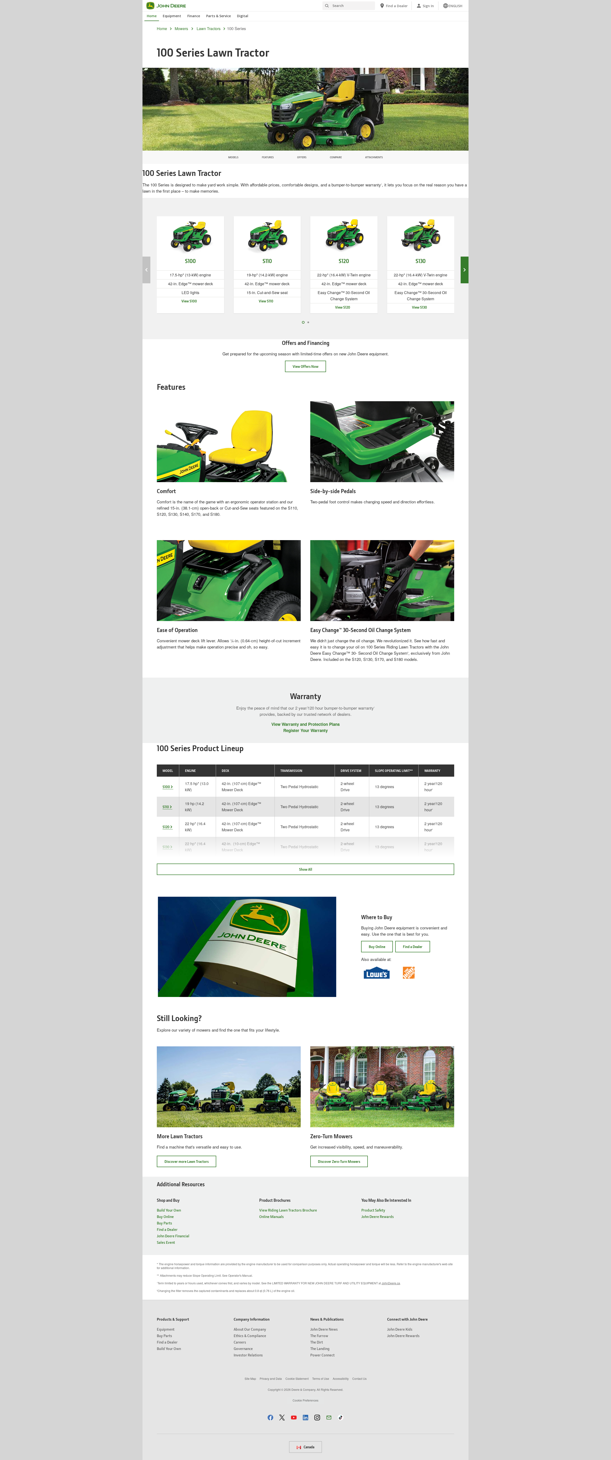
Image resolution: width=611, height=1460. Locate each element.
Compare (336, 157)
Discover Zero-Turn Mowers (343, 1163)
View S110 (266, 301)
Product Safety (373, 1209)
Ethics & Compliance (250, 1335)
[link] (452, 5)
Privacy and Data (271, 1378)
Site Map (250, 1378)
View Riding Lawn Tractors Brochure (288, 1209)
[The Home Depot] (414, 972)
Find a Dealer (412, 946)
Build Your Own (169, 1209)
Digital (242, 16)
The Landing (320, 1348)
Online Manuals (271, 1216)
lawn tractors (209, 28)
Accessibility (341, 1378)
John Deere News (324, 1329)
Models (233, 157)
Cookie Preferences (305, 1400)
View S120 (342, 307)
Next (465, 270)
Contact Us (359, 1378)
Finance (193, 16)
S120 (166, 826)
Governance (243, 1348)
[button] (270, 1417)
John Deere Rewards (377, 1216)
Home (152, 16)
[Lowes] (382, 972)
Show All (305, 869)
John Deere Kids (399, 1329)
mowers (181, 28)
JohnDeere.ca (391, 1283)
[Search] (327, 6)
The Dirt (316, 1341)
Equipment (172, 16)
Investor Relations (248, 1354)
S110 (166, 806)
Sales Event (166, 1242)
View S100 (189, 301)
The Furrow (319, 1335)
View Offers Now (305, 366)
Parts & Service (218, 16)
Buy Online (377, 946)
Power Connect (322, 1354)
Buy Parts (164, 1222)
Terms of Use (320, 1378)
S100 (166, 786)
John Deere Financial (173, 1235)
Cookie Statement (297, 1378)
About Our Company (250, 1329)
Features (268, 157)
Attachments (374, 157)
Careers (240, 1341)
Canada (308, 1446)
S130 (166, 846)
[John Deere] (169, 6)
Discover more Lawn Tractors (190, 1163)
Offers (301, 157)
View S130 (419, 307)
